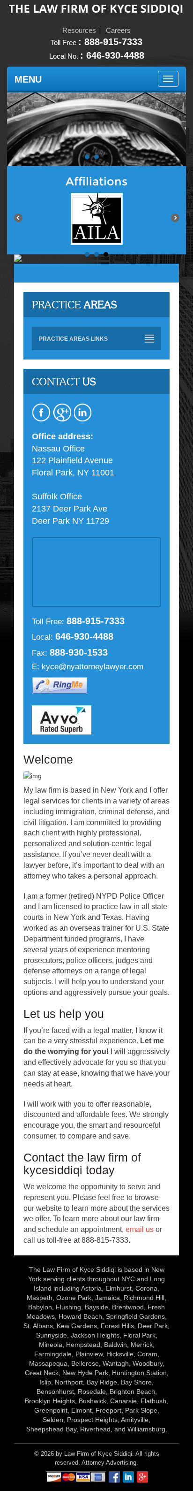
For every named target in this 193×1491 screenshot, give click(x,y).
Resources (79, 30)
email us (140, 1229)
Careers (118, 30)
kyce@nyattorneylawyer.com (92, 666)
